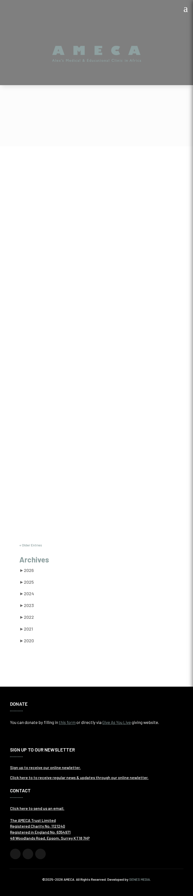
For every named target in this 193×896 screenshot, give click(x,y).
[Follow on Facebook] (15, 854)
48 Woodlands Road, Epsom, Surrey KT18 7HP (50, 838)
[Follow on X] (28, 854)
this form (67, 722)
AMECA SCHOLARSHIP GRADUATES (62, 274)
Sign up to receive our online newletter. (45, 767)
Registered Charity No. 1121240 (37, 826)
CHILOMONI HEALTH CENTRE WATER (63, 462)
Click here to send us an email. (37, 808)
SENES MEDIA (139, 879)
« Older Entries (30, 545)
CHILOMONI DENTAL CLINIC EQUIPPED (65, 413)
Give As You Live (116, 722)
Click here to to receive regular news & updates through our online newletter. (79, 777)
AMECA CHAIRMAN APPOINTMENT (60, 510)
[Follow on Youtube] (40, 854)
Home (90, 127)
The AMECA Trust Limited (33, 820)
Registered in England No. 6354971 (40, 832)
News (109, 127)
